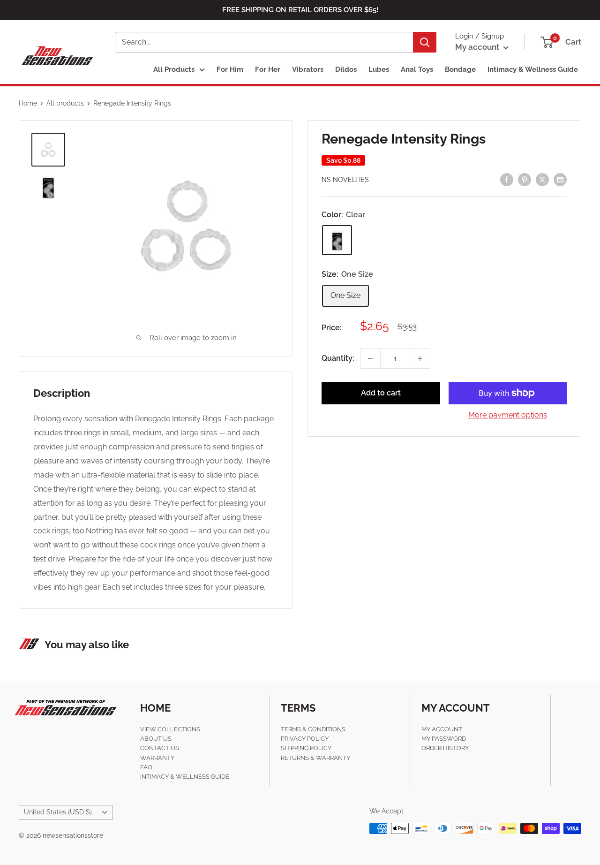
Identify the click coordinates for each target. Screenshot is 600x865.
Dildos (346, 69)
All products (65, 103)
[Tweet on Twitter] (542, 179)
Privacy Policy (305, 738)
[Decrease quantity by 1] (370, 358)
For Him (230, 69)
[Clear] (337, 241)
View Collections (170, 729)
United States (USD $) (58, 812)
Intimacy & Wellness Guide (533, 69)
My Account (441, 729)
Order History (445, 747)
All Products (174, 69)
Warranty (157, 757)
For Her (267, 69)
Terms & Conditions (313, 729)
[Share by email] (560, 179)
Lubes (378, 69)
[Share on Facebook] (506, 179)
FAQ (146, 767)
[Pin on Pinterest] (524, 179)
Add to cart (381, 392)
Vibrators (307, 69)
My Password (443, 738)
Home (28, 103)
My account (478, 47)
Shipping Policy (306, 747)
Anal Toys (417, 69)
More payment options (507, 414)
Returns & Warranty (315, 757)
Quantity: (338, 358)
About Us (156, 738)
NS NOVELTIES (345, 180)
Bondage (460, 69)
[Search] (424, 42)
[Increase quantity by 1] (420, 358)
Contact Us (159, 747)
